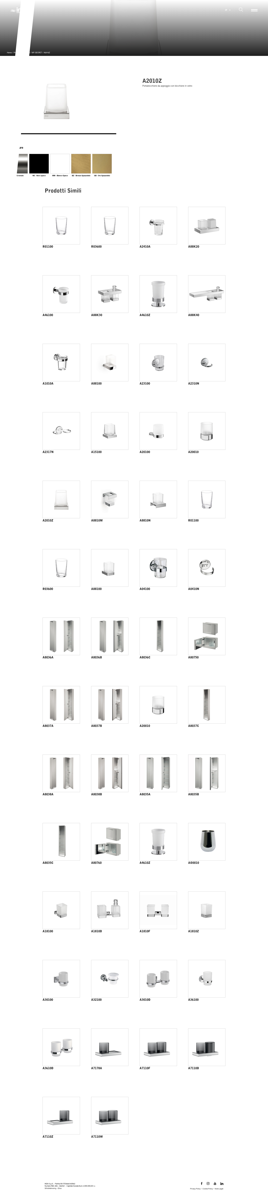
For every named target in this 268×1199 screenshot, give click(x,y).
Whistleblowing (50, 1188)
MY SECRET (37, 53)
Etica (59, 1188)
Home (9, 53)
